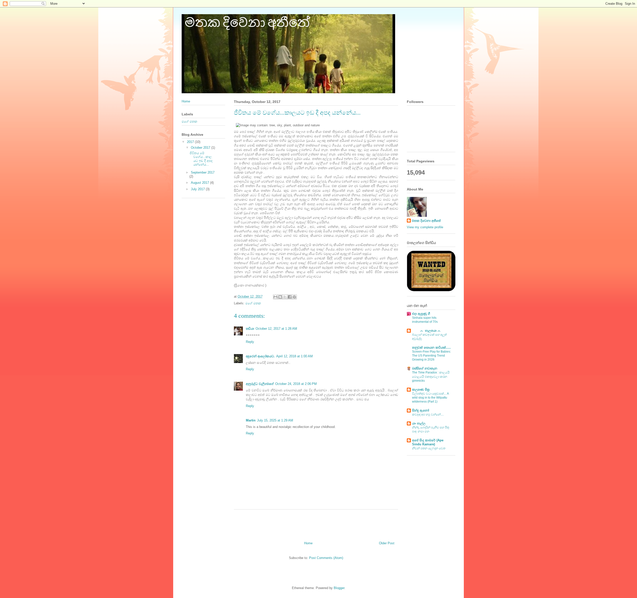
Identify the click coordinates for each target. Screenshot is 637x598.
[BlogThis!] (280, 296)
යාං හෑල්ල (418, 423)
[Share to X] (284, 296)
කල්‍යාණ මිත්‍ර (420, 389)
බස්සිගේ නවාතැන (424, 368)
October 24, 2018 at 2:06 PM (296, 384)
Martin (251, 420)
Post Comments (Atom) (326, 558)
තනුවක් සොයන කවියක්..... (431, 347)
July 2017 (198, 189)
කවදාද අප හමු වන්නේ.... (428, 414)
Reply (250, 342)
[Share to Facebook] (289, 296)
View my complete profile (425, 227)
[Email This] (275, 296)
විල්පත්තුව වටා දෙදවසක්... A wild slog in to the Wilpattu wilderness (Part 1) (430, 397)
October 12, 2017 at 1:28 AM (276, 328)
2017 (191, 142)
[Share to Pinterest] (294, 296)
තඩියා (250, 328)
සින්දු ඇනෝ (420, 410)
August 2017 (200, 182)
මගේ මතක (253, 303)
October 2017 (201, 147)
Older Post (386, 543)
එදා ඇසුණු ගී (421, 314)
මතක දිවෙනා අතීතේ (426, 221)
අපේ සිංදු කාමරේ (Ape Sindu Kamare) (427, 442)
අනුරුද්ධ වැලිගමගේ (260, 384)
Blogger (339, 588)
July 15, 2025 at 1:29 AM (275, 420)
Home (308, 543)
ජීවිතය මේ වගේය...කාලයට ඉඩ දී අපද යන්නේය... (201, 159)
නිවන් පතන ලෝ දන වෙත (428, 448)
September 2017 (202, 172)
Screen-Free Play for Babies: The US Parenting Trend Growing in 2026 (431, 355)
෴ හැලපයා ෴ (426, 330)
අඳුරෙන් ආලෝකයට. (260, 356)
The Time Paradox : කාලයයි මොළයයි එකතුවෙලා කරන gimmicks (431, 376)
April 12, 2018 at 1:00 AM (294, 356)
